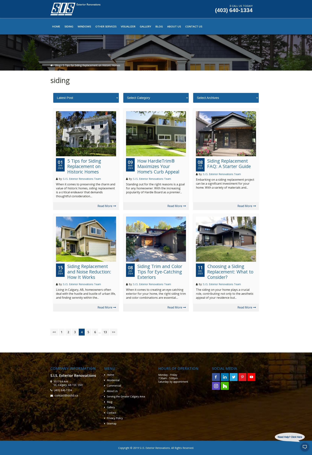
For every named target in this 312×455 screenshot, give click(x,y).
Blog (58, 65)
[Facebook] (216, 377)
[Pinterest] (242, 377)
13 (106, 332)
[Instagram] (216, 386)
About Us (112, 391)
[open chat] (304, 447)
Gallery (111, 407)
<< (54, 332)
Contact (111, 412)
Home (110, 374)
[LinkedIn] (225, 377)
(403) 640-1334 (234, 10)
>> (113, 332)
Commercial (114, 385)
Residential (113, 380)
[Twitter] (234, 377)
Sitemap (111, 423)
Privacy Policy (115, 418)
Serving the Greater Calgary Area (126, 396)
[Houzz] (225, 386)
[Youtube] (251, 377)
